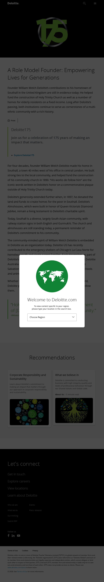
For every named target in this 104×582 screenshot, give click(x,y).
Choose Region (37, 317)
